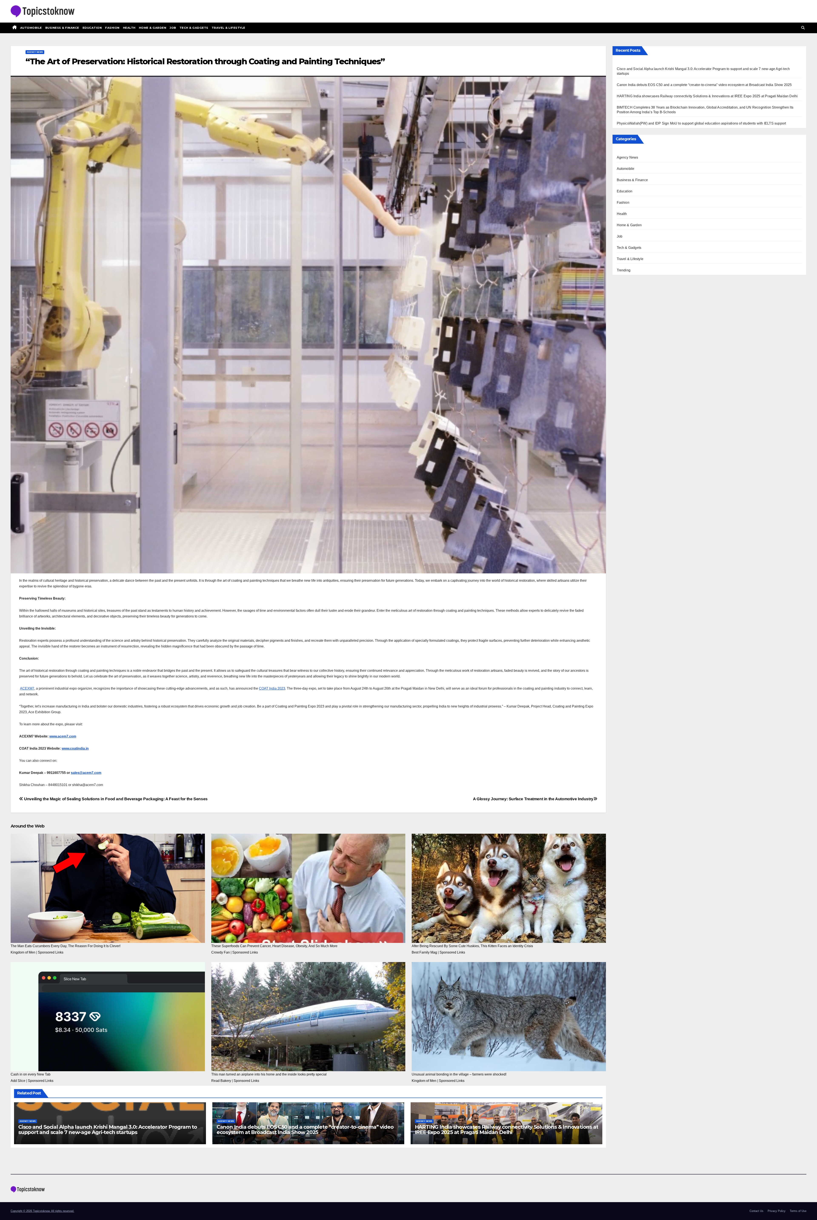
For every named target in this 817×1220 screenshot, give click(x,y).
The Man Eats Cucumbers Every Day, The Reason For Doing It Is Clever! (65, 946)
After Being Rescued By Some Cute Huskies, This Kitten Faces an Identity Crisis (472, 946)
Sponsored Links (50, 952)
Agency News (35, 52)
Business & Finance (62, 27)
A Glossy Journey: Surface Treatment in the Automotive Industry (533, 799)
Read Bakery (221, 1081)
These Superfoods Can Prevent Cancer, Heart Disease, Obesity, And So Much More (274, 946)
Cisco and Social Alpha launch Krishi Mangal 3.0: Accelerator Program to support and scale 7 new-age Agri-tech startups (107, 1129)
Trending (624, 270)
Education (92, 27)
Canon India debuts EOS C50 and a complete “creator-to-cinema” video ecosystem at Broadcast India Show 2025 (305, 1129)
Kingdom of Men (23, 952)
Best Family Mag (424, 952)
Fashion (112, 27)
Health (129, 27)
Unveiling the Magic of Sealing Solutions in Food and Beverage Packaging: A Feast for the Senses (115, 799)
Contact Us (756, 1211)
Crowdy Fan (220, 952)
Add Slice (18, 1081)
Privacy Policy (777, 1211)
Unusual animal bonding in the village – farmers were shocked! (459, 1074)
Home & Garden (152, 27)
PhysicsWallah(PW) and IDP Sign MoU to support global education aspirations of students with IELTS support (701, 123)
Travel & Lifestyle (228, 27)
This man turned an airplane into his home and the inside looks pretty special (269, 1074)
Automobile (31, 27)
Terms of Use (798, 1211)
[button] (803, 28)
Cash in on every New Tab (30, 1074)
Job (173, 27)
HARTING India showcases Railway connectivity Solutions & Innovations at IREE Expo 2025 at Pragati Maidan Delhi (506, 1129)
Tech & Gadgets (194, 27)
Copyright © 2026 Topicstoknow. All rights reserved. (42, 1211)
